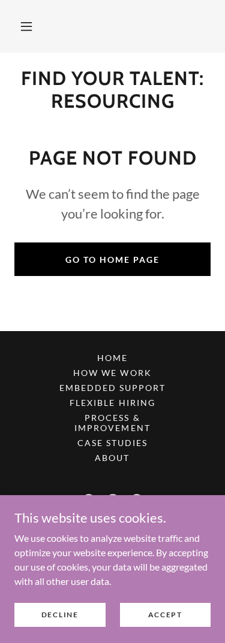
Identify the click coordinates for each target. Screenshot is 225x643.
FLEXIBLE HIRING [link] (112, 403)
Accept (165, 614)
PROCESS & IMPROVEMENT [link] (112, 423)
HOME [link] (112, 358)
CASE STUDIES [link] (112, 443)
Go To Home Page (112, 259)
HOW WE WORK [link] (112, 373)
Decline (60, 614)
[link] (112, 90)
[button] (26, 26)
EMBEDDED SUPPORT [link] (112, 388)
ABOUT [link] (112, 458)
